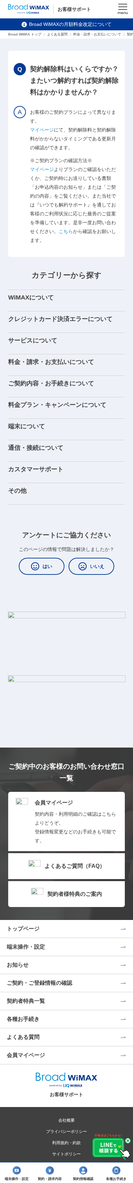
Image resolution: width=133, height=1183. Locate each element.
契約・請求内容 (50, 1179)
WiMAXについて (31, 297)
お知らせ (18, 965)
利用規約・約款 (66, 1142)
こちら (66, 231)
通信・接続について (35, 447)
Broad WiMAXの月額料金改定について (70, 24)
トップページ (23, 929)
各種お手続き (23, 1019)
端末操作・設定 (26, 947)
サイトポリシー (66, 1154)
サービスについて (32, 340)
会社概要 (66, 1120)
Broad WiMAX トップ (24, 34)
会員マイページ (26, 1055)
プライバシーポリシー (66, 1131)
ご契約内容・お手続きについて (51, 383)
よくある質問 (57, 34)
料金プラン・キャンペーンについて (57, 404)
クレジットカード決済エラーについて (60, 319)
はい (47, 566)
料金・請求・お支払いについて (97, 34)
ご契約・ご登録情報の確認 (39, 983)
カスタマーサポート (35, 469)
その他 (17, 490)
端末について (26, 426)
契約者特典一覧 (26, 1001)
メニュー (123, 9)
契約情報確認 (83, 1179)
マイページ (42, 130)
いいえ (97, 566)
